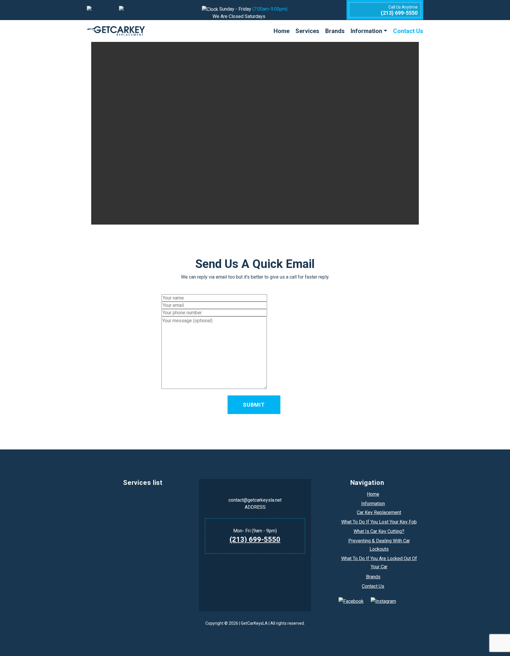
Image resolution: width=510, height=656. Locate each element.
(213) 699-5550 (255, 539)
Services (307, 31)
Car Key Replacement (379, 512)
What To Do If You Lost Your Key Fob (379, 522)
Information (366, 31)
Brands (335, 31)
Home (282, 31)
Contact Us (408, 31)
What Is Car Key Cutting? (379, 531)
